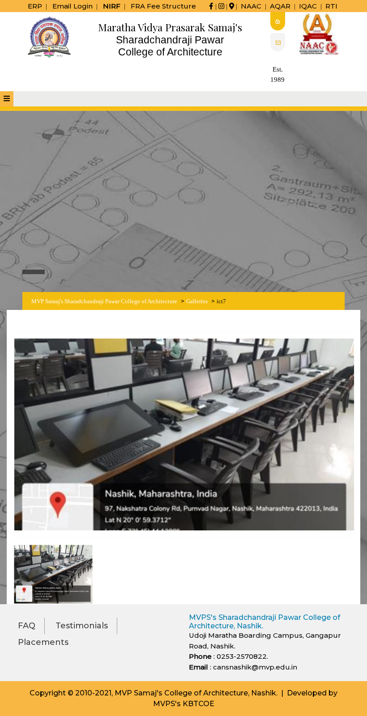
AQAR (280, 6)
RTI (331, 6)
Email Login (72, 6)
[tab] (7, 98)
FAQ (26, 626)
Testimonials (81, 626)
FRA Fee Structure (163, 6)
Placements (43, 642)
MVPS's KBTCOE (183, 703)
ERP (35, 6)
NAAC (251, 6)
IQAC (308, 6)
